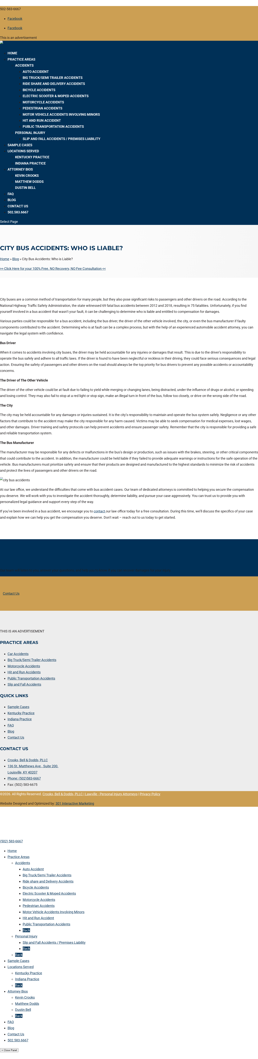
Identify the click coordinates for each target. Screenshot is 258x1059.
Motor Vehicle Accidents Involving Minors (61, 114)
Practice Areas (21, 59)
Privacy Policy (150, 794)
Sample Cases (20, 145)
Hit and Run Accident (42, 120)
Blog (12, 200)
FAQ (11, 194)
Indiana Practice (30, 163)
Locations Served (23, 151)
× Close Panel (9, 1050)
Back (26, 930)
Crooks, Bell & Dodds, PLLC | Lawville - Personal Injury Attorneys (89, 794)
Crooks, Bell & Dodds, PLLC (28, 760)
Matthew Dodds (29, 182)
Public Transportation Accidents (53, 126)
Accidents (24, 65)
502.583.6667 (18, 212)
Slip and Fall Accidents (24, 684)
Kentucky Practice (32, 157)
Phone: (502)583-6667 (24, 778)
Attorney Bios (20, 169)
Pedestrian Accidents (42, 108)
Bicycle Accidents (39, 90)
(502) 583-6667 (11, 841)
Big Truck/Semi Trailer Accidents (53, 78)
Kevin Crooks (27, 176)
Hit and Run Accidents (24, 672)
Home (12, 53)
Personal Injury (30, 133)
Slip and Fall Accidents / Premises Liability (61, 139)
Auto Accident (36, 72)
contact (100, 511)
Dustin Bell (25, 188)
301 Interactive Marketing (75, 803)
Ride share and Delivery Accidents (54, 84)
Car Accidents (18, 654)
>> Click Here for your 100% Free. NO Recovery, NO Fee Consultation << (53, 269)
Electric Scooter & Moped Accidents (56, 96)
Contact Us (18, 206)
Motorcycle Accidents (43, 102)
